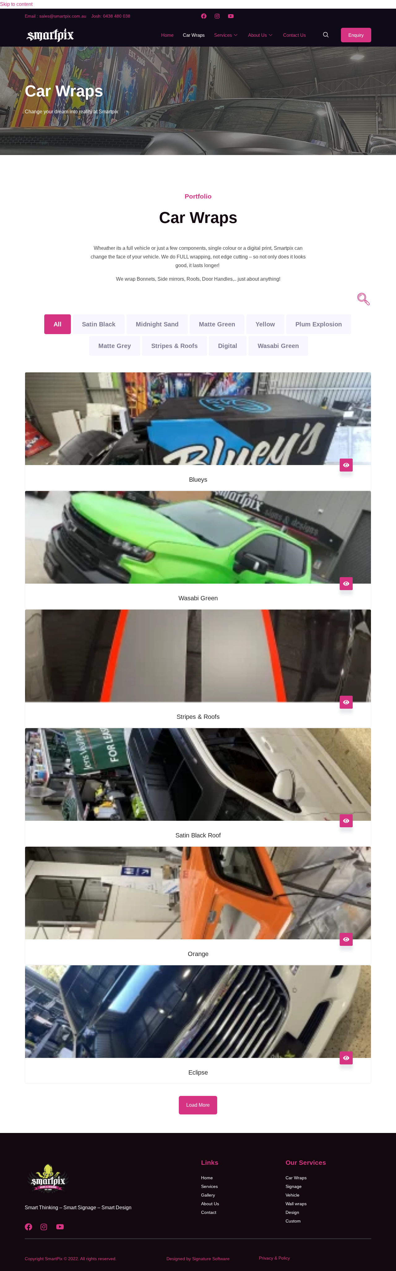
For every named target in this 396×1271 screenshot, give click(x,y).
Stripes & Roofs (174, 345)
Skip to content (16, 4)
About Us (257, 35)
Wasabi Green (278, 345)
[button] (326, 35)
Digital (227, 345)
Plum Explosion (318, 324)
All (58, 324)
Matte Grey (114, 345)
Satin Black (98, 324)
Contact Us (294, 35)
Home (167, 35)
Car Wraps (194, 35)
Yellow (265, 324)
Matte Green (217, 324)
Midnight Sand (157, 324)
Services (223, 35)
